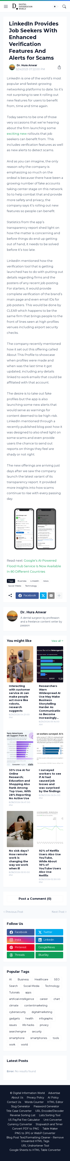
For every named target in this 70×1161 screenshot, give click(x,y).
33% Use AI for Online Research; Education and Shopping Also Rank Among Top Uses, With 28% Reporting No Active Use (20, 784)
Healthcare (41, 979)
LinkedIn (34, 581)
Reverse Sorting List (22, 1115)
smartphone (17, 1038)
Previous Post (14, 911)
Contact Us (14, 1102)
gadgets (14, 1018)
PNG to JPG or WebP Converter (35, 1133)
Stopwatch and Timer (49, 1124)
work (12, 1044)
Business (22, 581)
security (37, 1031)
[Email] (51, 595)
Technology (31, 585)
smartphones (38, 1038)
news (45, 581)
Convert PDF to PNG (25, 1128)
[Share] (58, 67)
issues (13, 1025)
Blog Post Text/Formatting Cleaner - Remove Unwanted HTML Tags (35, 1139)
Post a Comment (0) (35, 898)
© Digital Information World (27, 1093)
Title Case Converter (19, 1111)
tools (56, 1038)
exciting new (17, 133)
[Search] (64, 6)
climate (13, 1005)
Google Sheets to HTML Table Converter (35, 1150)
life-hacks (28, 1025)
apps (28, 992)
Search (13, 986)
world (24, 1044)
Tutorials (14, 992)
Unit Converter (52, 1119)
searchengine (17, 1031)
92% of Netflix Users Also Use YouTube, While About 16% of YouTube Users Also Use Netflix (50, 863)
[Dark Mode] (56, 6)
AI (10, 979)
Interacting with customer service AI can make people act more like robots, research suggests (19, 698)
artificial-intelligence (21, 999)
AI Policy (53, 1097)
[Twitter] (43, 595)
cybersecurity (17, 1012)
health (29, 1018)
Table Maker (50, 1128)
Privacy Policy (35, 1097)
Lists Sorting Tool (49, 1115)
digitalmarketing (42, 1012)
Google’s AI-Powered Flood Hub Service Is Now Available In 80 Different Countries (34, 566)
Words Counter (34, 1102)
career (44, 999)
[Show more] (59, 595)
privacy (44, 1025)
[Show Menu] (5, 6)
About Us (17, 1097)
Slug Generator (20, 1106)
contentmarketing (35, 1005)
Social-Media (14, 585)
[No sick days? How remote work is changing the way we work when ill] (20, 829)
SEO (57, 979)
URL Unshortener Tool (35, 1145)
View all (56, 640)
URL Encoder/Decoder (49, 1111)
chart (56, 999)
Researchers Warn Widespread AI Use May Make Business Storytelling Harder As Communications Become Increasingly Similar (49, 701)
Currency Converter (20, 1124)
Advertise (54, 1093)
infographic (46, 1018)
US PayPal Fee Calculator (24, 1119)
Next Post (58, 911)
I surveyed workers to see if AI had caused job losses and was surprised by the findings (50, 780)
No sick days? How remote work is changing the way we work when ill (19, 859)
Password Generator (46, 1106)
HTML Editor (55, 1102)
